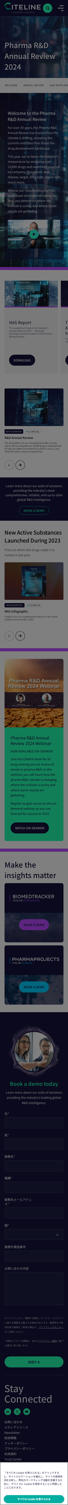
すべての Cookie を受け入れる (34, 1499)
